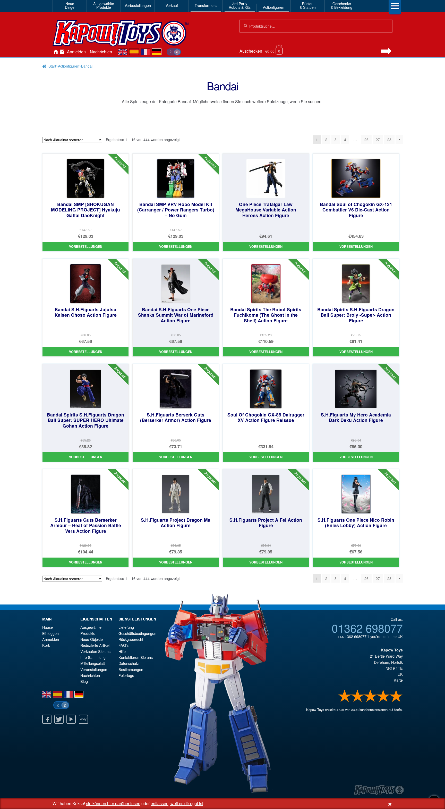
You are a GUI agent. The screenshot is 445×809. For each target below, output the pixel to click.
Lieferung (126, 627)
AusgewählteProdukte (103, 5)
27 (378, 139)
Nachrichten (101, 52)
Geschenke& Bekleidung (341, 5)
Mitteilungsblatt (92, 663)
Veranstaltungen (93, 669)
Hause (56, 51)
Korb (46, 645)
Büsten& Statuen (308, 5)
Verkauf (172, 5)
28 (389, 139)
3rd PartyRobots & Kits (240, 5)
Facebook (47, 719)
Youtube (71, 719)
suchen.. (315, 101)
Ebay (83, 719)
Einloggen (50, 633)
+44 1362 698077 (352, 636)
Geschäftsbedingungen (137, 633)
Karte (398, 680)
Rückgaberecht (130, 639)
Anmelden (76, 52)
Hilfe (122, 651)
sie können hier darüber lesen (113, 803)
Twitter (59, 719)
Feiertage (126, 675)
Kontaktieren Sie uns (62, 51)
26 (366, 139)
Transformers (206, 5)
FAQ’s (123, 645)
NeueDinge (69, 5)
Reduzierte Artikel (94, 645)
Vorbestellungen (138, 5)
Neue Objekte (91, 639)
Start (52, 66)
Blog (84, 681)
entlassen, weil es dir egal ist (177, 803)
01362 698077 (367, 628)
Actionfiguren (273, 7)
